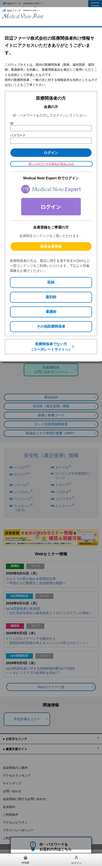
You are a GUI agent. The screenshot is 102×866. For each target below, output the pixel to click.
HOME (25, 862)
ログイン (76, 862)
